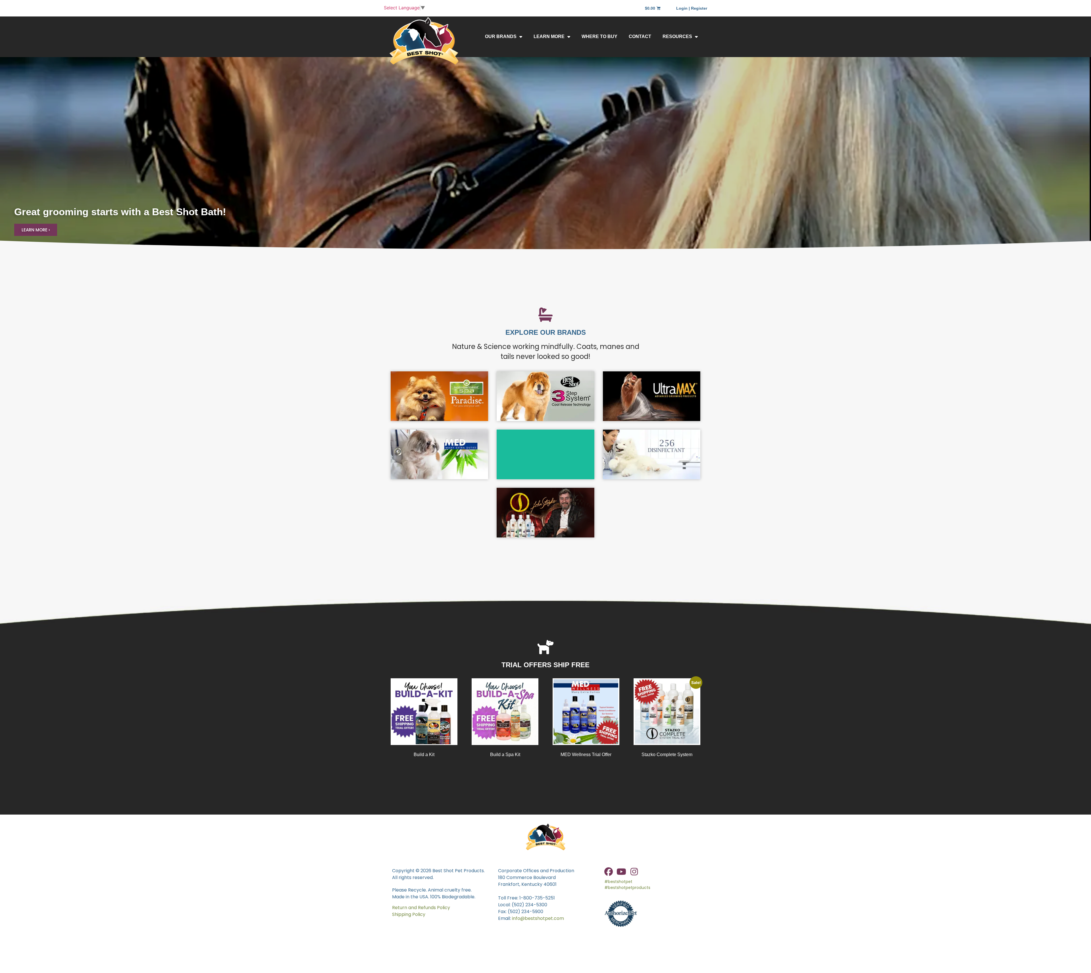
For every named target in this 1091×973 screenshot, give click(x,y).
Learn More (549, 36)
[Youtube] (621, 871)
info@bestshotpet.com (538, 918)
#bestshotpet (618, 881)
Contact (640, 36)
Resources (677, 36)
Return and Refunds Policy (421, 907)
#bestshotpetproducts (627, 887)
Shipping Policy (408, 914)
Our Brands (501, 36)
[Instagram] (634, 871)
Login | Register (691, 8)
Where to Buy (599, 36)
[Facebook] (608, 871)
